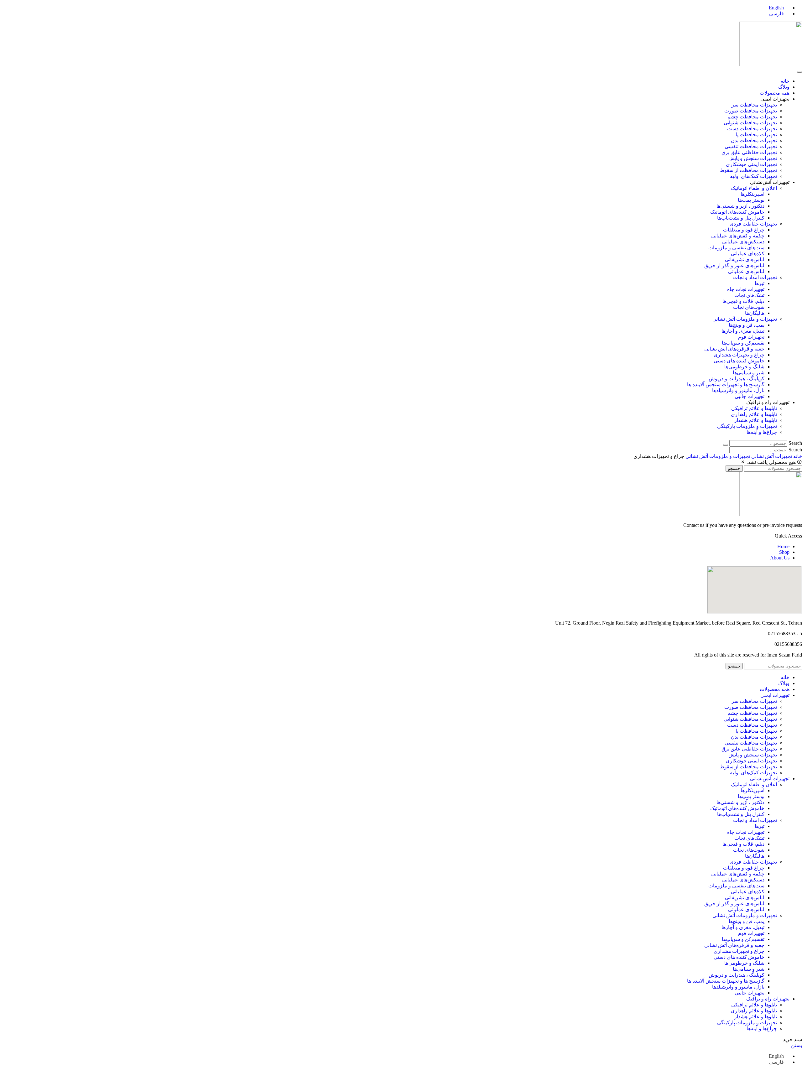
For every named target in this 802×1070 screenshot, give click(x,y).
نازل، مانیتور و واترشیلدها (738, 390)
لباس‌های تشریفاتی (744, 259)
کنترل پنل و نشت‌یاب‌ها (740, 218)
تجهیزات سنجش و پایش (752, 158)
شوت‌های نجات (748, 307)
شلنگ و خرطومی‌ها (744, 366)
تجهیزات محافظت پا (756, 134)
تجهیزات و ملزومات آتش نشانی (744, 319)
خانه (785, 81)
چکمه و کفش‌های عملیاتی (737, 235)
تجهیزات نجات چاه (745, 289)
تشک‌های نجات (749, 295)
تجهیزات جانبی (749, 396)
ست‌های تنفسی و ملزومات (736, 247)
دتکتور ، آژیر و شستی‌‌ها (740, 206)
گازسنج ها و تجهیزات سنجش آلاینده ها (725, 384)
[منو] (799, 72)
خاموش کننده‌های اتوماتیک (737, 212)
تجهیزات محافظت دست (752, 128)
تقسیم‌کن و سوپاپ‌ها (743, 342)
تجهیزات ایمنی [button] (774, 98)
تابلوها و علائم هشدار (755, 420)
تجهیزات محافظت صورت (750, 110)
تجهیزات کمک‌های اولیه (753, 176)
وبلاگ (783, 87)
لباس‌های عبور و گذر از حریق (734, 265)
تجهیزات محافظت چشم (752, 116)
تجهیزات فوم (751, 337)
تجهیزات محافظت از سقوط (748, 170)
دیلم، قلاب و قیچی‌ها (743, 301)
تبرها (759, 283)
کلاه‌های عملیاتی (747, 253)
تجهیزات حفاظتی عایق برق (749, 152)
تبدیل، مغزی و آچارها (742, 331)
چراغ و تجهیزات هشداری (739, 354)
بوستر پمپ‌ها (751, 200)
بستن (796, 1045)
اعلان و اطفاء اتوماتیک (754, 188)
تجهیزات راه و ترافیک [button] (767, 402)
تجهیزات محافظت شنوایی (750, 122)
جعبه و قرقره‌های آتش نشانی (734, 348)
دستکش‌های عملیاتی (743, 241)
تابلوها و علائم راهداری (754, 414)
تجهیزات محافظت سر (754, 104)
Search (795, 443)
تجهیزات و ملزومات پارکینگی (747, 426)
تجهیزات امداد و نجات (755, 277)
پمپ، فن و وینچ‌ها (746, 325)
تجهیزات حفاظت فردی (753, 223)
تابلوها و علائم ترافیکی (754, 408)
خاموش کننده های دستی (739, 360)
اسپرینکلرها (752, 194)
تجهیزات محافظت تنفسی (751, 146)
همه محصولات (774, 93)
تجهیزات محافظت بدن (754, 140)
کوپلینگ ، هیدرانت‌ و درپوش (736, 378)
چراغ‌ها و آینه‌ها (762, 432)
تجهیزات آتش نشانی (771, 456)
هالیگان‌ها (754, 313)
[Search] (725, 445)
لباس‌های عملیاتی (746, 271)
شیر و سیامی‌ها (748, 372)
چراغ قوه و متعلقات (743, 229)
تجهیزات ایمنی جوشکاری (751, 164)
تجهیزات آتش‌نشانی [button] (769, 182)
